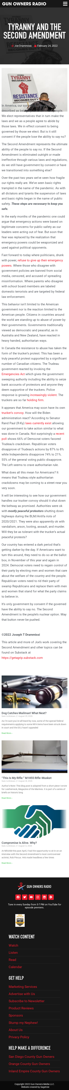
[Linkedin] (44, 897)
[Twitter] (24, 897)
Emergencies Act (13, 374)
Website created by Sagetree (35, 1087)
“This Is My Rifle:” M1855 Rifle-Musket (27, 778)
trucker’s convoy (12, 413)
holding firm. (35, 400)
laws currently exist (38, 423)
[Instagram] (38, 897)
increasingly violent (43, 395)
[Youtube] (31, 897)
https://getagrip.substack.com (22, 658)
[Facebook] (18, 897)
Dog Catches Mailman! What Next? (24, 713)
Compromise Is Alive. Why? (19, 842)
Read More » (7, 733)
